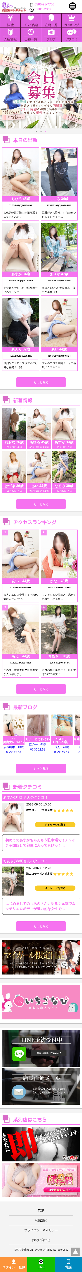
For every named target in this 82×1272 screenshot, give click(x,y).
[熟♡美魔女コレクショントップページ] (14, 7)
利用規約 (41, 1220)
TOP (41, 1210)
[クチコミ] (71, 35)
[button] (72, 6)
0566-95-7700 (44, 4)
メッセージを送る (55, 824)
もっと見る (41, 382)
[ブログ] (51, 35)
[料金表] (10, 20)
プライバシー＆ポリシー (41, 1230)
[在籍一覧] (51, 20)
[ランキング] (71, 20)
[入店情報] (10, 35)
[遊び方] (31, 20)
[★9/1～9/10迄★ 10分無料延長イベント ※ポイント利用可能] (41, 87)
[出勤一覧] (31, 35)
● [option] (36, 131)
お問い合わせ (41, 1240)
